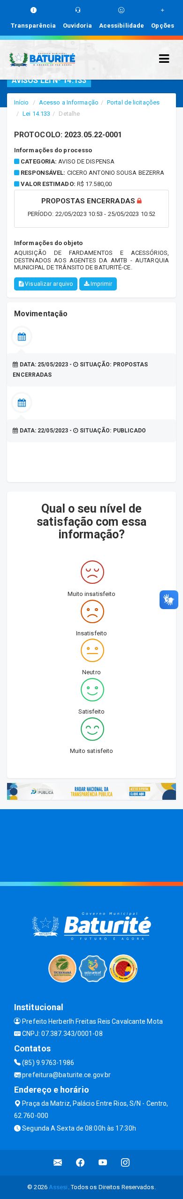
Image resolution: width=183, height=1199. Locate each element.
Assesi (58, 1187)
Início (21, 102)
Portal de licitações (133, 102)
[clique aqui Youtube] (103, 1162)
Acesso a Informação (69, 102)
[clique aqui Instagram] (125, 1162)
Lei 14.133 (36, 113)
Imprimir (100, 284)
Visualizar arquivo (48, 284)
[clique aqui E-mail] (58, 1162)
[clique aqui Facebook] (80, 1162)
